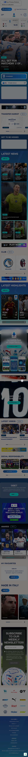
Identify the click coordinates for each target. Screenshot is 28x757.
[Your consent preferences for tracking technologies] (25, 754)
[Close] (23, 374)
